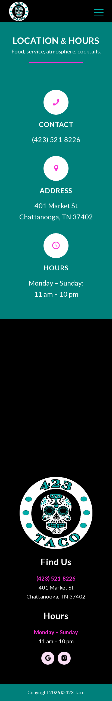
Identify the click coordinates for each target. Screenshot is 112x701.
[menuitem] (96, 11)
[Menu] (96, 11)
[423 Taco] (46, 11)
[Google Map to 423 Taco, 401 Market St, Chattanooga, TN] (56, 386)
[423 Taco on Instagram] (64, 658)
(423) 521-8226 (56, 578)
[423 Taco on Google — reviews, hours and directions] (47, 658)
